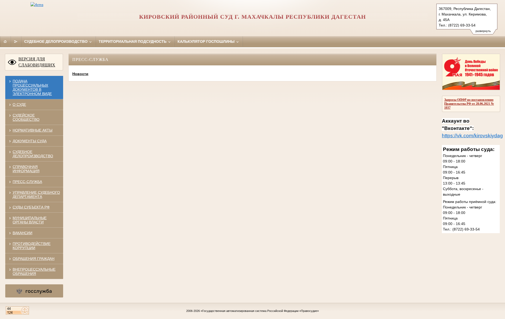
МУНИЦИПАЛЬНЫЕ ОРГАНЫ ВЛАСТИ (30, 220)
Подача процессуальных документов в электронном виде (32, 87)
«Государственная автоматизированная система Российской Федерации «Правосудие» (260, 310)
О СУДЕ (19, 104)
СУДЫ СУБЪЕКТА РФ (31, 207)
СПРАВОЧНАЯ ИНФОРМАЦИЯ (26, 169)
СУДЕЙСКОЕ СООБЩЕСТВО (26, 117)
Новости (80, 74)
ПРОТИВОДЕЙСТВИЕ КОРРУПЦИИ (31, 246)
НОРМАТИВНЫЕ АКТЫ (32, 130)
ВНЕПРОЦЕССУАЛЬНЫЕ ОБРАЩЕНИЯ (34, 271)
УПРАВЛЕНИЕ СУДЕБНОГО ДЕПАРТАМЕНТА (36, 194)
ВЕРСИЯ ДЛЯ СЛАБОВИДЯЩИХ (36, 62)
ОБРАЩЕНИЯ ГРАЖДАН (33, 259)
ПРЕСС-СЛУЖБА (27, 182)
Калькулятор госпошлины (207, 41)
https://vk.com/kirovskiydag (472, 135)
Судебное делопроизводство (56, 41)
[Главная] (5, 41)
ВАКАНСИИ (22, 233)
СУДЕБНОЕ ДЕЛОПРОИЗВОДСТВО (33, 154)
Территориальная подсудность (133, 41)
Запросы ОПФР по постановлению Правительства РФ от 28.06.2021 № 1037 (469, 103)
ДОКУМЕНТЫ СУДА (30, 141)
